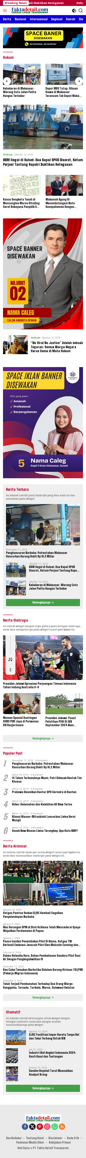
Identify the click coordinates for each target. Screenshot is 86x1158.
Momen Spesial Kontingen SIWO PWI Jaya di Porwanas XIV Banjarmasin (21, 721)
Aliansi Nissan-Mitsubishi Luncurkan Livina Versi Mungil (43, 818)
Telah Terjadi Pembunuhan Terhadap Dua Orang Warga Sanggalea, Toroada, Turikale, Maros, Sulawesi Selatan (38, 985)
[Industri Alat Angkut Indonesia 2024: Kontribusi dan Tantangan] (12, 1055)
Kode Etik (73, 1138)
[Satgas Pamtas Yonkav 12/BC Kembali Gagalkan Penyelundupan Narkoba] (43, 883)
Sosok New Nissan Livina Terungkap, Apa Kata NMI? (45, 830)
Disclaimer (55, 1138)
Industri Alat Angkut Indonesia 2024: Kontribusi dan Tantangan (52, 1054)
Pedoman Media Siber (30, 1142)
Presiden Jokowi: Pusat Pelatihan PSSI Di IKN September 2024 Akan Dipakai (60, 721)
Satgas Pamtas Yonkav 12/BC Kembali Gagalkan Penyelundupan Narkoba (33, 914)
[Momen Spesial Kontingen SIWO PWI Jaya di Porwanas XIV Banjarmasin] (22, 703)
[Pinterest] (40, 1126)
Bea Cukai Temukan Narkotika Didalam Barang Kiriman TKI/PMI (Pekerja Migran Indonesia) (43, 971)
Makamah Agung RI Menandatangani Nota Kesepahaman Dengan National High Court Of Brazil (64, 203)
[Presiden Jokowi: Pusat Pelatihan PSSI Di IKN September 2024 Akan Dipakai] (64, 703)
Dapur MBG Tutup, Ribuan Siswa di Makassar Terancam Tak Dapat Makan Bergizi (24, 92)
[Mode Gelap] (74, 10)
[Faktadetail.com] (29, 10)
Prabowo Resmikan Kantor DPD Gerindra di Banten (44, 792)
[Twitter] (32, 1126)
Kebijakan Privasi (60, 1142)
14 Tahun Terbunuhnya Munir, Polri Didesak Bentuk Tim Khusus (47, 779)
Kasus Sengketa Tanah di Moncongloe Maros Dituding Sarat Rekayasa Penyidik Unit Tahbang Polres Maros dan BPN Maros (21, 203)
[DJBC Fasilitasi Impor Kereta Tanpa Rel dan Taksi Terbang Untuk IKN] (16, 1037)
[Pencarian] (80, 10)
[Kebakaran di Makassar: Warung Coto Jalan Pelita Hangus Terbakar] (16, 587)
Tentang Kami (35, 1138)
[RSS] (62, 1126)
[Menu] (5, 10)
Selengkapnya (41, 602)
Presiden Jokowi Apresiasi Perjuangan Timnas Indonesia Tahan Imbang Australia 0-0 (39, 685)
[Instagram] (47, 1126)
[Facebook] (25, 1126)
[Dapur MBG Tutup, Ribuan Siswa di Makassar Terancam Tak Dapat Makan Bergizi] (25, 74)
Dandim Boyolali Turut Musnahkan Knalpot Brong (51, 1072)
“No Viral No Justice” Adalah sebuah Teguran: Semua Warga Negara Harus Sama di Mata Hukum (57, 347)
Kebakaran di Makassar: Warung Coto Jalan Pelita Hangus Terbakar (53, 586)
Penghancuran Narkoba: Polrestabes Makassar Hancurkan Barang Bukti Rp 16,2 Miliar (36, 554)
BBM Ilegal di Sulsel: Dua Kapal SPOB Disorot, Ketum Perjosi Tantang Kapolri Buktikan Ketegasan (43, 162)
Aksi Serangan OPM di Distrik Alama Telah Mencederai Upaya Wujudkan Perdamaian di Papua (41, 929)
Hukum (8, 154)
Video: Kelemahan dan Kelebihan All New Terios (42, 804)
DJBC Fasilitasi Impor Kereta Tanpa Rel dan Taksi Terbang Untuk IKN (54, 1036)
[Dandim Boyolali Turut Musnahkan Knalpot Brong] (12, 1073)
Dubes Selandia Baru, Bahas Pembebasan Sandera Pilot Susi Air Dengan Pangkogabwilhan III (41, 957)
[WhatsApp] (54, 1126)
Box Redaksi (13, 1138)
